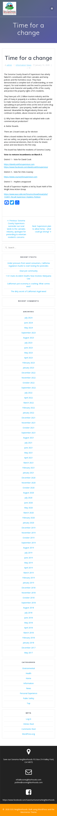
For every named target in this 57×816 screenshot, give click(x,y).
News (29, 65)
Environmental (28, 668)
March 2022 (28, 402)
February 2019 (28, 577)
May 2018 (28, 622)
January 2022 (28, 412)
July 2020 (28, 497)
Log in (28, 719)
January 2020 (28, 522)
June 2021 (28, 447)
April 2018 (28, 627)
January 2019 (28, 582)
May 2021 (28, 452)
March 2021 (28, 462)
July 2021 (28, 442)
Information (21, 65)
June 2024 (28, 322)
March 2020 (28, 512)
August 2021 (28, 437)
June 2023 (28, 347)
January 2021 (28, 472)
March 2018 (28, 632)
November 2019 (29, 532)
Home (28, 678)
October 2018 (28, 597)
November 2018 (29, 592)
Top (28, 703)
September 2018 (28, 602)
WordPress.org (28, 734)
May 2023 (28, 352)
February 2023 (28, 362)
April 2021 (28, 457)
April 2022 (28, 397)
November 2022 (29, 377)
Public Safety (28, 698)
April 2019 (28, 567)
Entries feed (28, 724)
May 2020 (28, 507)
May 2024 (28, 327)
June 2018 (28, 617)
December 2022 (28, 372)
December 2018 (28, 587)
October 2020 (28, 487)
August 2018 (28, 607)
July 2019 (28, 552)
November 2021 (29, 422)
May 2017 (28, 652)
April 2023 (28, 357)
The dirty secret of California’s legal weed (28, 291)
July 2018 (28, 612)
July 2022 (28, 392)
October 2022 (28, 382)
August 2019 (28, 547)
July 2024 (28, 317)
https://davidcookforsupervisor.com (19, 164)
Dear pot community (29, 271)
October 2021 (28, 427)
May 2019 (28, 562)
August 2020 (28, 492)
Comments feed (29, 729)
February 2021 (28, 467)
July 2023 (28, 342)
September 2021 (28, 432)
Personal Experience (28, 693)
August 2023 (28, 337)
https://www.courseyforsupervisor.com (20, 177)
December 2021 (28, 417)
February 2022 (28, 407)
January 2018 (28, 642)
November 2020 (29, 482)
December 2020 (28, 477)
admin (9, 65)
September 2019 (28, 542)
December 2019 (28, 527)
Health (28, 673)
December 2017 (28, 647)
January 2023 (28, 367)
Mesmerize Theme (28, 812)
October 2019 (28, 537)
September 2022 (28, 387)
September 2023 (28, 332)
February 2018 (28, 637)
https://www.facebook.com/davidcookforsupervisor (26, 167)
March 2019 (28, 572)
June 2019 (28, 557)
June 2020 (28, 502)
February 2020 (28, 517)
